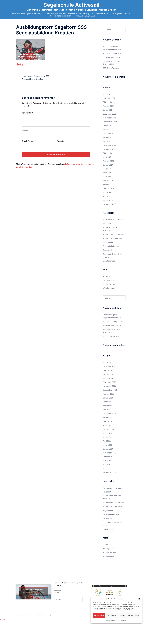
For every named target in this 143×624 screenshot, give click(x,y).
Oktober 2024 (109, 102)
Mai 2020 (107, 169)
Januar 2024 (108, 110)
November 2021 (109, 149)
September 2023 (110, 122)
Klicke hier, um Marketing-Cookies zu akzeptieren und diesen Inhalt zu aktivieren (33, 592)
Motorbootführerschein (112, 238)
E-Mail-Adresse (29, 141)
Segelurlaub (107, 250)
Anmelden (107, 276)
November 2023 (109, 118)
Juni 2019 (107, 192)
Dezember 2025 (109, 98)
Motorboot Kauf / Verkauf (113, 234)
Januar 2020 (108, 181)
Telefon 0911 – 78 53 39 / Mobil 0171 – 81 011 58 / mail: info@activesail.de (71, 16)
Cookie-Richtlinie (110, 620)
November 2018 (109, 204)
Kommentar (27, 113)
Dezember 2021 (109, 145)
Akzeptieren (99, 615)
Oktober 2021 (108, 153)
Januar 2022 (108, 141)
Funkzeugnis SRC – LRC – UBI (121, 14)
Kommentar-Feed (110, 284)
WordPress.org (109, 288)
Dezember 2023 (109, 114)
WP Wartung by (45, 615)
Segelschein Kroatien (111, 246)
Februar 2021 (108, 161)
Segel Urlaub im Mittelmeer (100, 14)
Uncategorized (109, 261)
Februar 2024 (108, 106)
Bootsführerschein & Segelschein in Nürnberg (26, 14)
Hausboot (107, 224)
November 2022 (109, 137)
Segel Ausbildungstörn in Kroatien (55, 14)
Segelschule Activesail (71, 5)
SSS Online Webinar (111, 68)
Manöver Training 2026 (112, 53)
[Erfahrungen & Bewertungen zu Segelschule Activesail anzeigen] (109, 593)
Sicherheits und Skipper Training (78, 14)
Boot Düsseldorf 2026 (112, 57)
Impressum (124, 620)
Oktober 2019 (108, 188)
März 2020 (107, 177)
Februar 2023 (108, 126)
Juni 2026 (107, 94)
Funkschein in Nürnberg (113, 220)
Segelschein (108, 242)
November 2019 (109, 185)
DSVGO (118, 620)
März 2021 (107, 157)
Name (25, 131)
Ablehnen (112, 615)
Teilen (20, 64)
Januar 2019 (108, 200)
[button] (139, 599)
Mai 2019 (106, 196)
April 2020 (107, 173)
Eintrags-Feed (108, 280)
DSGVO (56, 593)
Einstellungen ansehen (129, 615)
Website (60, 141)
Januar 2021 (108, 165)
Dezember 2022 (109, 134)
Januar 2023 (108, 130)
